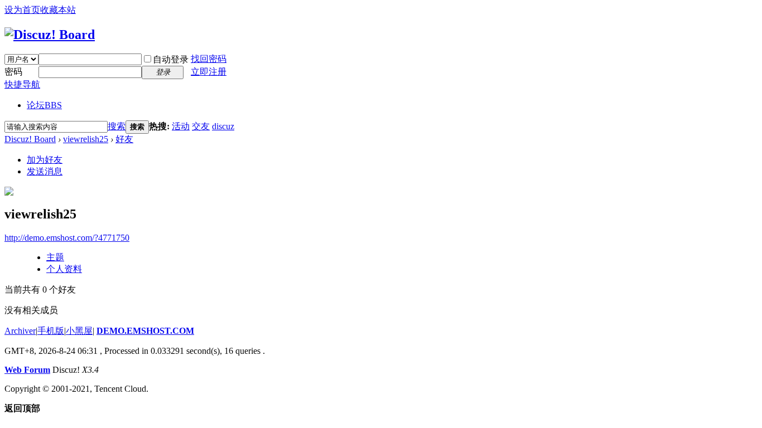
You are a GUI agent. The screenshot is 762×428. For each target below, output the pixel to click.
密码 (13, 71)
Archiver (20, 330)
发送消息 (44, 171)
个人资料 (64, 269)
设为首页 (22, 9)
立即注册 (208, 71)
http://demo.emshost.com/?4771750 (66, 237)
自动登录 (171, 59)
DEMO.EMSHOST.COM (145, 330)
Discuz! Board (30, 139)
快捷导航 (22, 84)
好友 (124, 139)
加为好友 (44, 159)
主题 (55, 257)
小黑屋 (79, 330)
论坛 (44, 105)
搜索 (117, 126)
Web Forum (27, 369)
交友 (201, 126)
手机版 (50, 330)
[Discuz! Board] (49, 34)
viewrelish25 (85, 139)
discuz (223, 126)
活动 (181, 126)
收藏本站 (58, 9)
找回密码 (208, 59)
